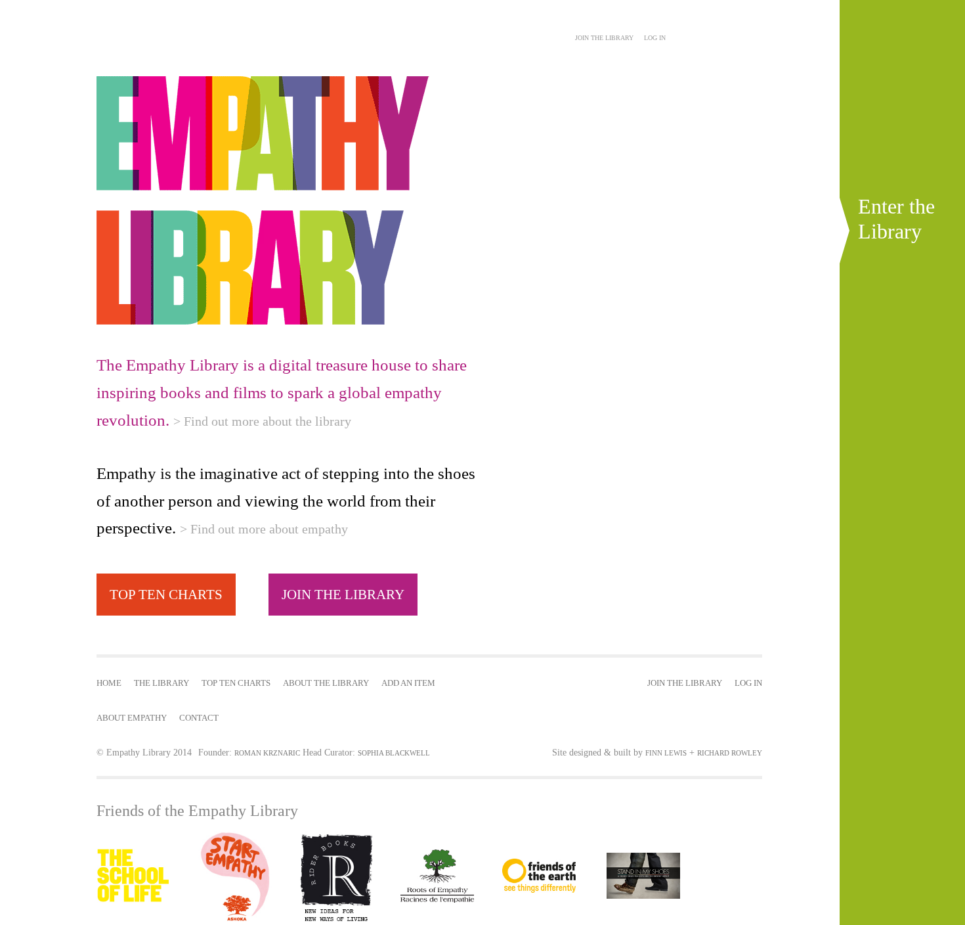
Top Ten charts (166, 594)
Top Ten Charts (236, 683)
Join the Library (604, 37)
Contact (199, 718)
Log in (655, 37)
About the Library (326, 683)
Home (108, 683)
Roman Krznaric (267, 753)
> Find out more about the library (262, 421)
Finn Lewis (666, 753)
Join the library (343, 594)
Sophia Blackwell (394, 753)
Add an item (408, 683)
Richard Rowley (729, 753)
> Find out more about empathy (264, 529)
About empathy (131, 718)
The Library (161, 683)
